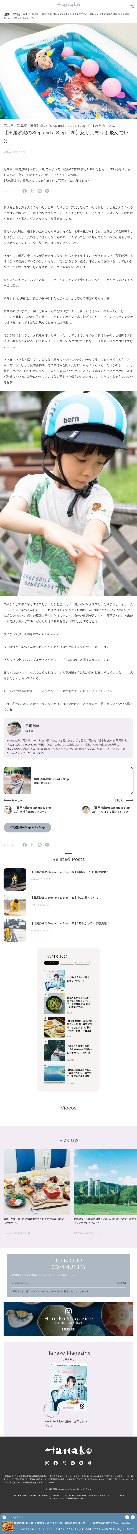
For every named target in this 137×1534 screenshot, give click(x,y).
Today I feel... (16, 1517)
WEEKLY (67, 963)
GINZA (56, 1495)
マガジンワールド (56, 1498)
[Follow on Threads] (90, 1463)
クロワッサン (47, 1495)
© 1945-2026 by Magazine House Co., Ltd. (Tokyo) (68, 1489)
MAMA (16, 14)
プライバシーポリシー (44, 1291)
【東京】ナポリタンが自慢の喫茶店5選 (81, 1529)
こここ (116, 1495)
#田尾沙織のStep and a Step (27, 827)
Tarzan (90, 1495)
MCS (122, 1495)
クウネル (64, 1495)
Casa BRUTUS (33, 1495)
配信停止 (121, 1282)
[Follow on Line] (81, 1463)
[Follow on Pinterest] (72, 1463)
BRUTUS (22, 1495)
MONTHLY (82, 963)
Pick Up (68, 1140)
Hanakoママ (107, 1495)
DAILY (51, 963)
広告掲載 (69, 1498)
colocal (97, 1495)
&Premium (81, 1495)
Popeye (72, 1495)
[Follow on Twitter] (64, 1463)
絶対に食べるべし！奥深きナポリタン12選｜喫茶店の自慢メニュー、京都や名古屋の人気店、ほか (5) (72, 1523)
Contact (51, 1482)
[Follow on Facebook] (55, 1463)
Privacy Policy (80, 1498)
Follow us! (68, 1329)
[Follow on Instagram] (47, 1463)
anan (14, 1495)
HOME (7, 14)
